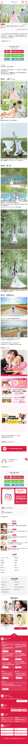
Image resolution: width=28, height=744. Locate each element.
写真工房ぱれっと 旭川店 (6, 673)
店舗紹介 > (7, 628)
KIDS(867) (16, 584)
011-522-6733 (5, 659)
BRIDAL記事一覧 (8, 512)
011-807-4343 (18, 659)
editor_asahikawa (24, 29)
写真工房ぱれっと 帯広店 (20, 673)
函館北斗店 (2, 567)
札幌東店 (16, 560)
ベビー (3, 731)
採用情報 (16, 717)
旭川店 (16, 562)
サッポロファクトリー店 (4, 557)
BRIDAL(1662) (4, 582)
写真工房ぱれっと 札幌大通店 (7, 653)
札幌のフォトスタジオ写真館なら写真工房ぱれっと (13, 738)
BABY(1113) (3, 584)
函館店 (16, 565)
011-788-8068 (18, 667)
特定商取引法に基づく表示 (19, 719)
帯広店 (2, 565)
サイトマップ (4, 719)
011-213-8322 (5, 667)
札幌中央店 (16, 557)
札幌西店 (2, 560)
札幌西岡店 (2, 562)
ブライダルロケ (4, 734)
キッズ (17, 731)
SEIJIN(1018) (17, 582)
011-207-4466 (5, 651)
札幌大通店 (2, 572)
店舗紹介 (3, 717)
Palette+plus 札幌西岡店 (20, 653)
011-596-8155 (18, 651)
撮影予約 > (20, 628)
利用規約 (16, 721)
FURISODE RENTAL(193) (5, 589)
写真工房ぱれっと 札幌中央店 (20, 644)
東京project (17, 567)
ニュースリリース (4, 721)
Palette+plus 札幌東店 (19, 661)
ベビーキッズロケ (19, 734)
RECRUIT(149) (17, 589)
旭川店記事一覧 (5, 516)
